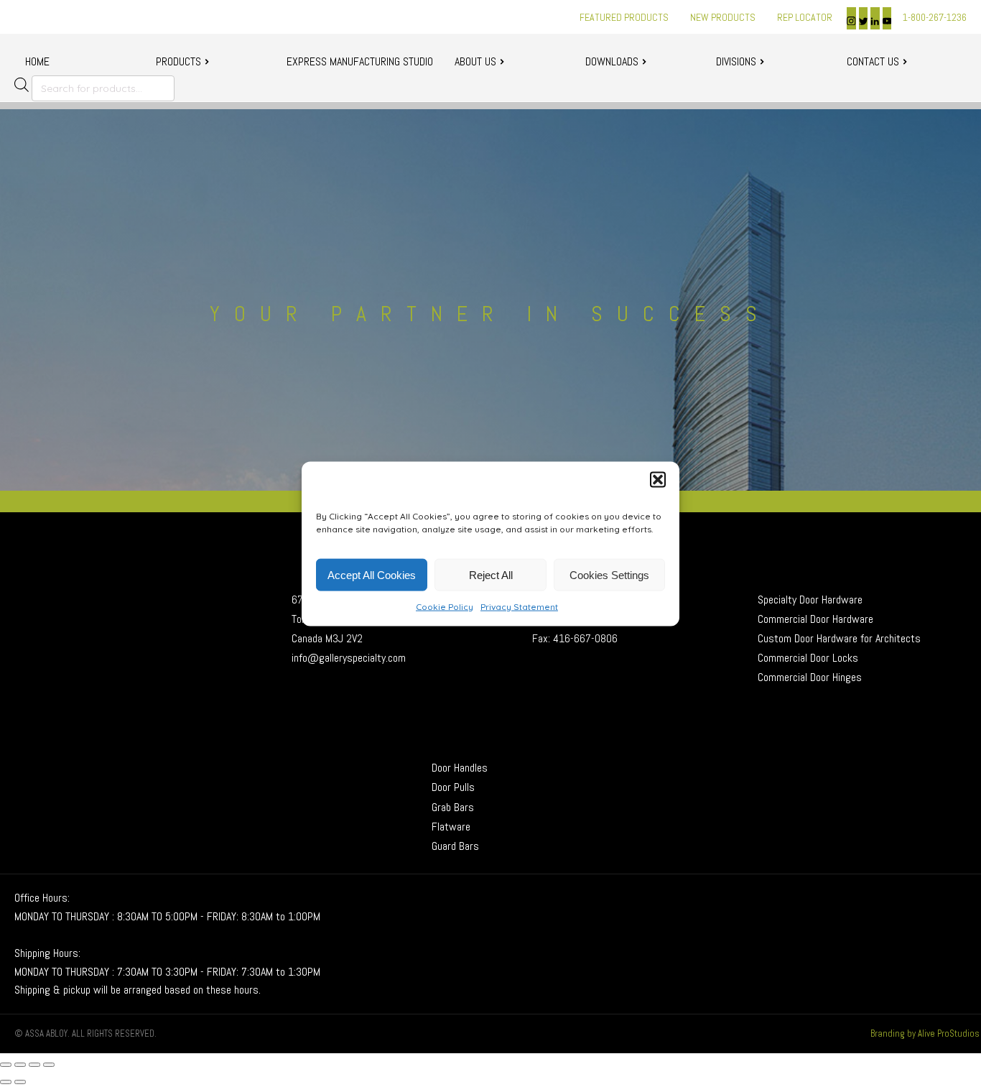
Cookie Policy (444, 606)
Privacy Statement (519, 606)
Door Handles (460, 767)
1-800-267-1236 (935, 17)
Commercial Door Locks (808, 657)
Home (37, 61)
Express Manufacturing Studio (360, 61)
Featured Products (624, 17)
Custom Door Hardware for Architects (839, 638)
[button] (658, 479)
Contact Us (873, 61)
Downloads (611, 61)
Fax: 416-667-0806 (575, 638)
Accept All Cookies (371, 574)
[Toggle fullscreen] (20, 1065)
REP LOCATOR (804, 17)
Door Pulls (455, 787)
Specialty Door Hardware (810, 599)
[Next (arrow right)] (20, 1082)
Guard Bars (455, 846)
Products (178, 61)
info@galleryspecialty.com (349, 657)
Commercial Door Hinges (810, 677)
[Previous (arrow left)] (5, 1082)
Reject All (491, 574)
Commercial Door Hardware (815, 618)
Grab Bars (453, 807)
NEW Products (722, 17)
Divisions (736, 61)
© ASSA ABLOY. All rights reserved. (85, 1033)
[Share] (34, 1065)
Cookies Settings (609, 574)
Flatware (451, 826)
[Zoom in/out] (5, 1065)
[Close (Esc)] (49, 1065)
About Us (475, 61)
